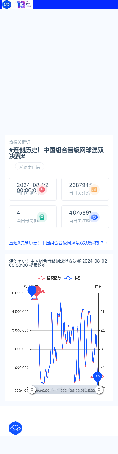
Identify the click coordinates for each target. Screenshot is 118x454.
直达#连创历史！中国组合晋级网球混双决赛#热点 (56, 243)
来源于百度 (29, 166)
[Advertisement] (59, 71)
